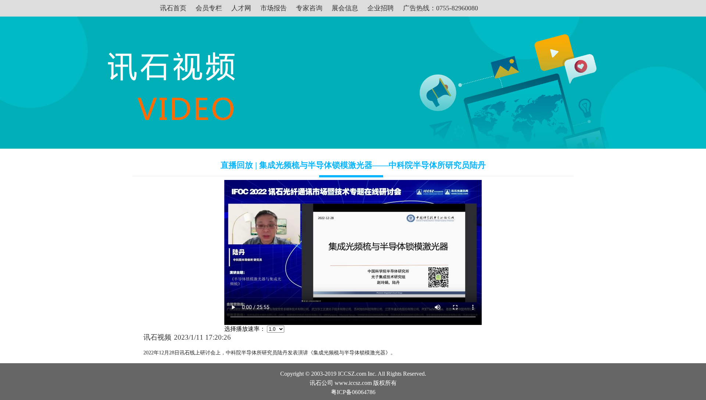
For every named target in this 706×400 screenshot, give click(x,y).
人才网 (241, 8)
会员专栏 (209, 8)
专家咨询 (309, 8)
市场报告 (273, 8)
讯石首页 (173, 8)
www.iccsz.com (353, 383)
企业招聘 (380, 8)
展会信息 (345, 8)
